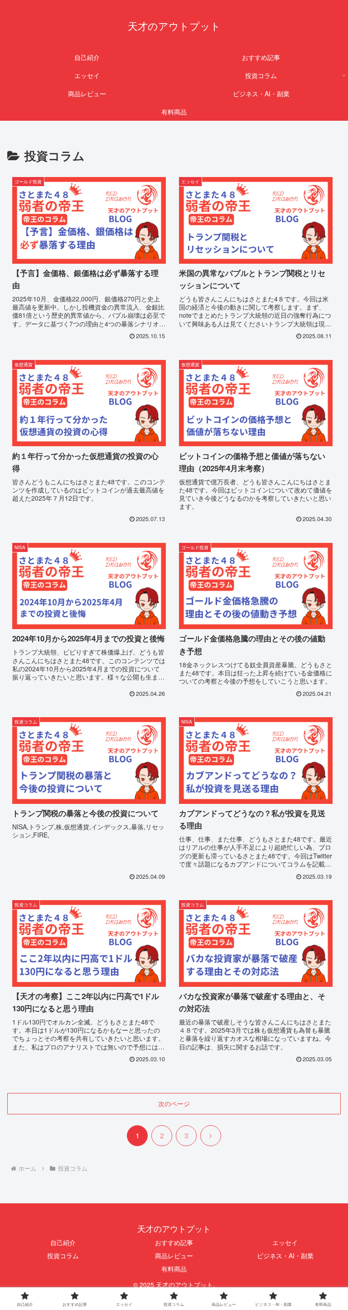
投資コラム (63, 1255)
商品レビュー (174, 1255)
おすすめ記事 (174, 1242)
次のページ (174, 1103)
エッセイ (285, 1242)
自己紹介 (63, 1242)
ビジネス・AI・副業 (285, 1255)
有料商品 (174, 1268)
